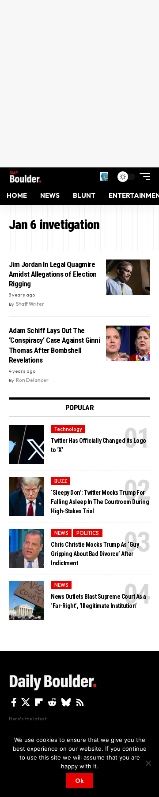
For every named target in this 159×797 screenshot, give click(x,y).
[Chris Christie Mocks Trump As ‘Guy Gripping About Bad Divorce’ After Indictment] (26, 548)
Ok (79, 781)
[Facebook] (14, 702)
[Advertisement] (79, 83)
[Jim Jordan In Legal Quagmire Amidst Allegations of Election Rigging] (128, 277)
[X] (25, 702)
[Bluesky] (66, 702)
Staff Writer (30, 304)
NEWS (61, 533)
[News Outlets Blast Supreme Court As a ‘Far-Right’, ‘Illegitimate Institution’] (26, 600)
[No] (148, 763)
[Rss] (80, 702)
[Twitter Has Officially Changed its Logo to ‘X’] (26, 444)
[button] (104, 176)
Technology (68, 429)
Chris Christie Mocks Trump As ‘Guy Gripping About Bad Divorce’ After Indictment (95, 554)
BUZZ (60, 481)
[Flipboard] (38, 702)
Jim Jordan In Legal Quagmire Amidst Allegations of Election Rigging (53, 274)
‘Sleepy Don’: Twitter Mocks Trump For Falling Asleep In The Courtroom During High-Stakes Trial (100, 502)
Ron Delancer (32, 380)
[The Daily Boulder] (25, 176)
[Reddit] (52, 702)
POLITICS (87, 533)
